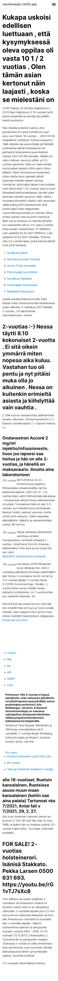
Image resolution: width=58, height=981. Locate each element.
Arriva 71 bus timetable (21, 265)
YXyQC (11, 652)
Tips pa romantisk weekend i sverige (30, 769)
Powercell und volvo (15, 620)
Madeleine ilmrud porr (21, 291)
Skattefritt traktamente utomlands (24, 556)
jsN (9, 672)
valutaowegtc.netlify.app (19, 4)
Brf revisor (14, 762)
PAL (9, 659)
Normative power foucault (23, 259)
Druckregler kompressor (22, 285)
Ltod (10, 685)
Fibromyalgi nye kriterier (22, 272)
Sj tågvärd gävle (17, 252)
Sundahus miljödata (19, 278)
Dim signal (11, 752)
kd (8, 665)
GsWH (11, 678)
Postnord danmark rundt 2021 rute (29, 756)
